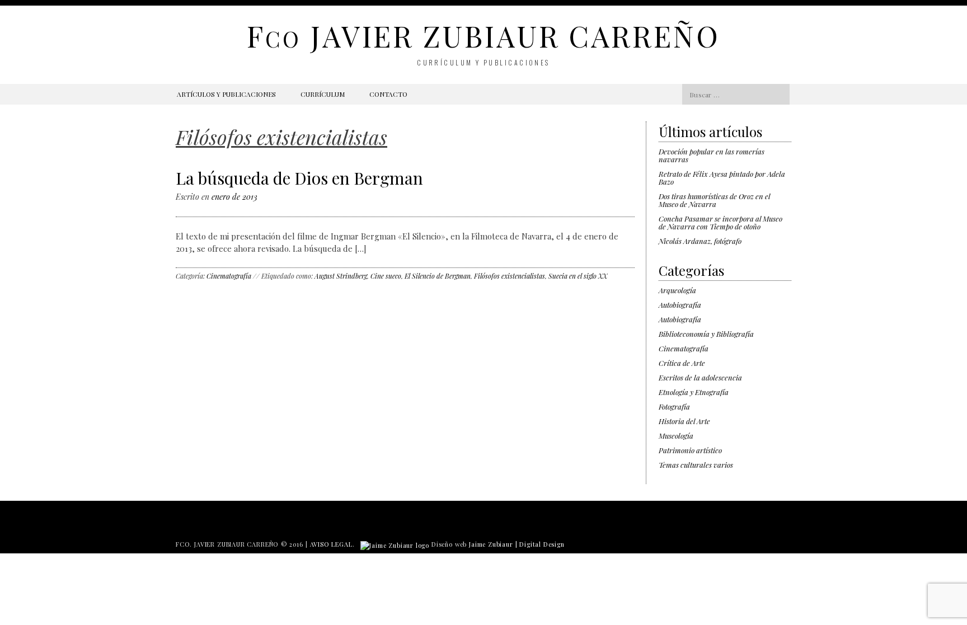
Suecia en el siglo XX (577, 275)
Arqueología (677, 290)
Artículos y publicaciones (226, 94)
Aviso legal (331, 544)
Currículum (323, 94)
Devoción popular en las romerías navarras (711, 155)
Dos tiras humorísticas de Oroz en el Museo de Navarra (714, 200)
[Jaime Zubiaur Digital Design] (394, 544)
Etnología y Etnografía (694, 392)
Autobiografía (680, 304)
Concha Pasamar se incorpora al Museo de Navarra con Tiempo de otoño (720, 222)
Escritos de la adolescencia (700, 377)
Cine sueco (385, 275)
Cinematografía (228, 275)
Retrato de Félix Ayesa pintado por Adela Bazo (722, 177)
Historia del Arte (684, 421)
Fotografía (674, 406)
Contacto (388, 94)
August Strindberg (340, 275)
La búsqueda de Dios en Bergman (299, 178)
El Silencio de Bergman (438, 275)
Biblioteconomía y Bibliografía (706, 334)
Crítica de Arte (682, 363)
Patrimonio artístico (690, 450)
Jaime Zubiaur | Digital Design (517, 544)
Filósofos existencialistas (509, 275)
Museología (676, 435)
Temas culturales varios (696, 464)
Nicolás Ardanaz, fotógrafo (700, 241)
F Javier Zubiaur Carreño (483, 35)
